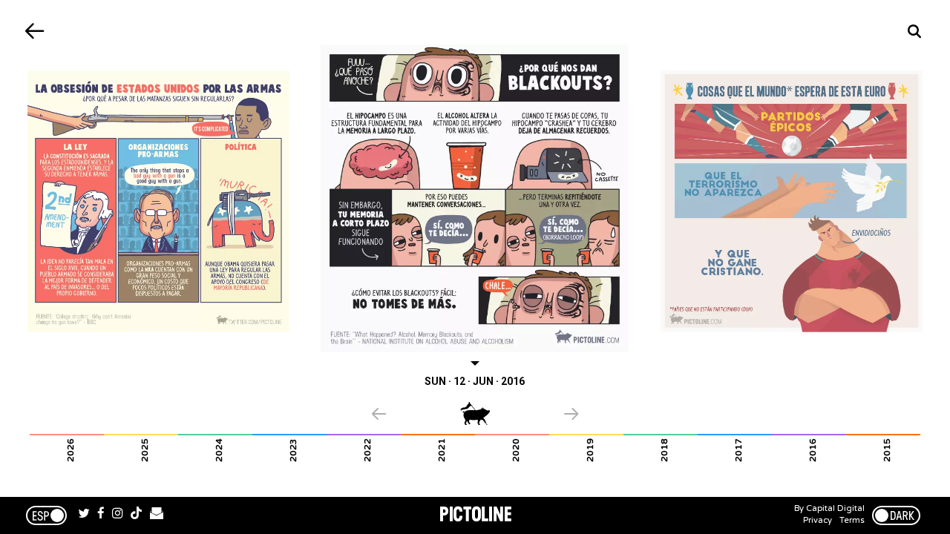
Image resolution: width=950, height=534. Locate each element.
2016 (813, 450)
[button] (416, 415)
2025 (145, 450)
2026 (70, 450)
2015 (887, 450)
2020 (516, 450)
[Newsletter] (156, 515)
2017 (738, 450)
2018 (664, 450)
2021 (441, 450)
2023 (293, 450)
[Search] (914, 31)
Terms (852, 520)
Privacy (817, 520)
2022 (367, 450)
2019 (590, 450)
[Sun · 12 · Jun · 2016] (475, 198)
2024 (219, 450)
